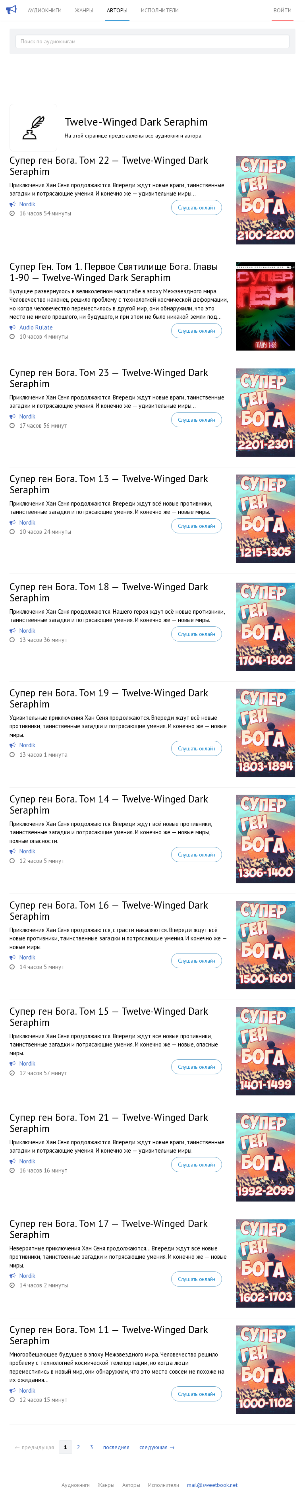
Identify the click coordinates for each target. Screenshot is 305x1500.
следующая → (157, 1447)
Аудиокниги (45, 10)
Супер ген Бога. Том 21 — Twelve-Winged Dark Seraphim (109, 1123)
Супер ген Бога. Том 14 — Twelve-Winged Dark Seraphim (109, 804)
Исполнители (160, 10)
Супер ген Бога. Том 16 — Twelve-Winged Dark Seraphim (109, 910)
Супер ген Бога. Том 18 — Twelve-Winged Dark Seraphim (109, 592)
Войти (282, 10)
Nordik (27, 204)
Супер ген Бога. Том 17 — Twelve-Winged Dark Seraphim (108, 1229)
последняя (116, 1447)
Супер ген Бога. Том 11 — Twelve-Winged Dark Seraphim (109, 1335)
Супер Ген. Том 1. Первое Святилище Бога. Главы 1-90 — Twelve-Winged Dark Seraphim (114, 272)
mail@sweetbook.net (212, 1484)
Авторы (117, 10)
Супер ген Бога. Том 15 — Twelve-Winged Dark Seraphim (109, 1017)
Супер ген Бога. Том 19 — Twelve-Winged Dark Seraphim (109, 698)
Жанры (84, 10)
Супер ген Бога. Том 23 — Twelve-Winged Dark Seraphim (109, 378)
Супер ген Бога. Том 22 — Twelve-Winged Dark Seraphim (109, 166)
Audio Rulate (36, 327)
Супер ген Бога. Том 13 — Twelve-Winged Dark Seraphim (109, 484)
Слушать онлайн (196, 207)
